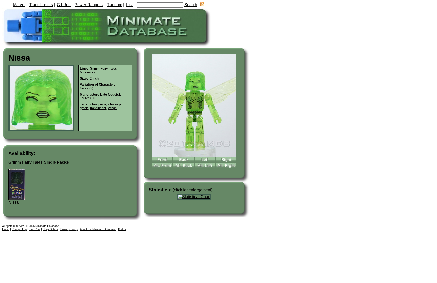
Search (190, 5)
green (84, 108)
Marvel (19, 5)
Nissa (13, 202)
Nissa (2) (86, 88)
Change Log (19, 229)
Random (114, 5)
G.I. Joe (64, 5)
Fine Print (34, 229)
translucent (98, 108)
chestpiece (98, 104)
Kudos (122, 229)
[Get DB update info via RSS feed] (202, 5)
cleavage (114, 104)
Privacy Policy (69, 229)
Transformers (41, 5)
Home (5, 229)
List (129, 5)
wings (112, 108)
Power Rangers (89, 5)
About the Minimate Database (98, 229)
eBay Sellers (50, 229)
